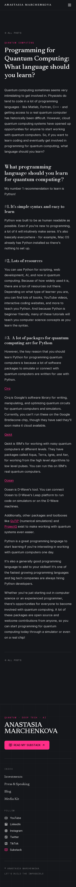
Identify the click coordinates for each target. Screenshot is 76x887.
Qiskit (8, 434)
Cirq (7, 388)
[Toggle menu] (70, 5)
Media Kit (11, 799)
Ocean (9, 480)
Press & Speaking (17, 784)
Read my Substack (27, 745)
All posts (14, 32)
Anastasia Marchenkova (28, 5)
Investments (13, 777)
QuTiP (14, 521)
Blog (7, 791)
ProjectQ (10, 526)
